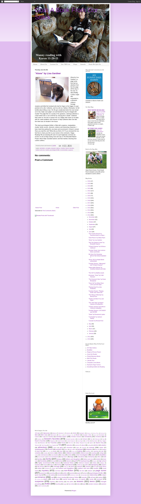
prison (85, 473)
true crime (71, 484)
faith (105, 456)
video (78, 484)
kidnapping (94, 464)
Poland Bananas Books (93, 356)
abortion (77, 445)
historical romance (84, 463)
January (91, 333)
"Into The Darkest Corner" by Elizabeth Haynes (96, 243)
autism (101, 447)
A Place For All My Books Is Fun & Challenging (100, 113)
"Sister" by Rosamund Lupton (97, 314)
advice (55, 447)
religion (104, 475)
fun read (53, 461)
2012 (89, 215)
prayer (79, 473)
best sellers (72, 449)
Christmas (98, 436)
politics (65, 473)
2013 (89, 212)
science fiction (73, 477)
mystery (45, 470)
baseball (50, 449)
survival (99, 479)
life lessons (41, 466)
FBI (105, 436)
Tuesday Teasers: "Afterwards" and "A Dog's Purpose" (97, 264)
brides (73, 451)
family (48, 459)
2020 (89, 195)
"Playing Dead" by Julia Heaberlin (95, 287)
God (79, 439)
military (40, 468)
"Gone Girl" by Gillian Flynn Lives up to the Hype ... (96, 283)
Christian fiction (61, 436)
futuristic (68, 461)
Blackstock (53, 435)
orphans (90, 470)
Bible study (44, 435)
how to (52, 464)
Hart (91, 439)
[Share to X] (67, 146)
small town (55, 479)
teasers (80, 481)
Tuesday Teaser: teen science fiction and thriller (97, 251)
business (88, 451)
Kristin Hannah (61, 441)
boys (61, 451)
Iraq (103, 439)
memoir (79, 466)
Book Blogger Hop (68, 435)
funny (60, 461)
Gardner (63, 148)
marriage (56, 466)
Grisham (84, 439)
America (68, 433)
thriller (47, 484)
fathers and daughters (73, 459)
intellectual (79, 464)
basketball (58, 449)
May (90, 324)
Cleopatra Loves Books (93, 362)
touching (58, 484)
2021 (89, 193)
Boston (78, 435)
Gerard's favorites (52, 439)
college (102, 453)
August (91, 227)
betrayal (80, 449)
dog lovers (64, 456)
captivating (96, 451)
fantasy (59, 459)
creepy (63, 455)
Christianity (88, 436)
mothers (54, 468)
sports (83, 479)
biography (89, 449)
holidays (102, 463)
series (100, 477)
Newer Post (38, 207)
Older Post (76, 207)
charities (46, 453)
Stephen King (99, 443)
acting (89, 445)
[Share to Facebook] (69, 146)
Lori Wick (87, 441)
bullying (79, 451)
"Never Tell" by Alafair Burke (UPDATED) (96, 260)
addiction (95, 445)
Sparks (91, 442)
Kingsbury (52, 441)
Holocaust (97, 439)
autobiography (39, 449)
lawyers (104, 464)
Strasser (37, 445)
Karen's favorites (70, 148)
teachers (52, 481)
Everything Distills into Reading (96, 367)
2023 (89, 188)
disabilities (103, 455)
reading (52, 475)
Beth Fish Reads (91, 358)
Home (35, 64)
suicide (91, 479)
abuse (83, 445)
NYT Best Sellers (92, 348)
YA (59, 445)
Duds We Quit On (95, 64)
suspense (70, 150)
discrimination (41, 456)
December (92, 217)
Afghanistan (46, 433)
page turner (101, 470)
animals (91, 447)
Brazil (95, 435)
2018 (89, 200)
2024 (89, 186)
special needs (67, 479)
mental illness (102, 466)
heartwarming (84, 461)
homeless (37, 464)
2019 (89, 198)
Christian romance (76, 436)
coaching (94, 453)
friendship (43, 461)
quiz (47, 475)
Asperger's (82, 433)
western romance (93, 484)
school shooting (61, 477)
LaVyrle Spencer (71, 441)
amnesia (84, 447)
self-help (92, 477)
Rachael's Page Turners (94, 365)
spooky (76, 479)
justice (86, 464)
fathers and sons (88, 459)
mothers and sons (40, 150)
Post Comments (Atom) (49, 210)
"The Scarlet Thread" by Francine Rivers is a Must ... (97, 234)
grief (75, 461)
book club (40, 451)
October (91, 222)
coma (36, 455)
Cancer (37, 436)
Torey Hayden (52, 445)
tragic (64, 484)
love (48, 466)
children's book (71, 453)
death (93, 455)
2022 (89, 191)
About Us (43, 64)
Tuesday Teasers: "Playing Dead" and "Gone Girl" (96, 291)
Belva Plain (96, 433)
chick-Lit (52, 453)
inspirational (69, 464)
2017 (89, 203)
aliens (77, 447)
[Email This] (63, 146)
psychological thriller (55, 150)
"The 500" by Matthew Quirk (96, 273)
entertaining (91, 456)
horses (45, 464)
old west (81, 470)
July (90, 229)
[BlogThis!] (65, 146)
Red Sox (71, 442)
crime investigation (82, 455)
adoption (103, 445)
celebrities (38, 453)
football (98, 459)
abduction (69, 445)
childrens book (84, 453)
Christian (50, 436)
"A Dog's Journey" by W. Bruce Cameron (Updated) (97, 307)
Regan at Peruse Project (94, 352)
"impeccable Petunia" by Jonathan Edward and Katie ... (97, 269)
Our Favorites (52, 443)
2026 (89, 181)
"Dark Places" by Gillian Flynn (97, 237)
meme (72, 466)
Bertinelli (103, 433)
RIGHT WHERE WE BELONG (96, 110)
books (54, 451)
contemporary (44, 455)
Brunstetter (101, 435)
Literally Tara (90, 360)
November (92, 219)
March (91, 328)
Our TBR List (65, 64)
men (95, 466)
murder (47, 150)
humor (59, 464)
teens (92, 481)
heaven (95, 461)
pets (59, 473)
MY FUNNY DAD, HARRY (95, 128)
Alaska (54, 433)
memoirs (88, 466)
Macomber (94, 441)
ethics (99, 456)
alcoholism (42, 148)
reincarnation (84, 475)
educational (81, 456)
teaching (61, 481)
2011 (89, 336)
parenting (52, 473)
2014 (89, 210)
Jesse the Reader (92, 354)
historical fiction (68, 463)
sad (52, 477)
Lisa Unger (80, 441)
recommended (63, 150)
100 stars (37, 433)
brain (67, 451)
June (90, 231)
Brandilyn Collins (87, 435)
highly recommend (44, 463)
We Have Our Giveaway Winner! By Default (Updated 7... (97, 256)
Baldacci (89, 433)
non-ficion (58, 470)
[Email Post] (59, 145)
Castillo (44, 436)
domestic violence (55, 148)
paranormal (43, 473)
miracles (47, 468)
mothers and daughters (66, 468)
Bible (36, 435)
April (90, 326)
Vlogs (75, 64)
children (60, 453)
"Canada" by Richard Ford (96, 320)
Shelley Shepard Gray (81, 442)
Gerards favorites (70, 439)
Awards (83, 64)
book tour (48, 451)
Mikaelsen (42, 442)
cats (102, 451)
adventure (42, 447)
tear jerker (70, 481)
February (91, 331)
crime (69, 455)
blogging (104, 449)
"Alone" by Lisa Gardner (48, 73)
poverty (72, 473)
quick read (38, 475)
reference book (74, 475)
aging (61, 447)
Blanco (60, 435)
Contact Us (54, 64)
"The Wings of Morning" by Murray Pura (96, 295)
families (39, 459)
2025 (89, 183)
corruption (48, 148)
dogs (71, 456)
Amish (74, 433)
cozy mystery (54, 455)
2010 (89, 339)
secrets (84, 477)
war (84, 484)
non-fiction (68, 470)
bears (65, 449)
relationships (93, 475)
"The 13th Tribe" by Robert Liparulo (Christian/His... (96, 303)
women (103, 484)
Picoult (63, 443)
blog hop (97, 449)
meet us (66, 466)
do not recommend (52, 456)
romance (41, 477)
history (95, 463)
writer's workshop (42, 485)
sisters (45, 479)
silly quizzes (38, 479)
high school (102, 461)
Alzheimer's (61, 433)
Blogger (74, 490)
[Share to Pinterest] (71, 146)
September (92, 224)
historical (57, 463)
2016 (89, 205)
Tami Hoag (44, 445)
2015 (89, 207)
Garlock (40, 439)
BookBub (89, 350)
